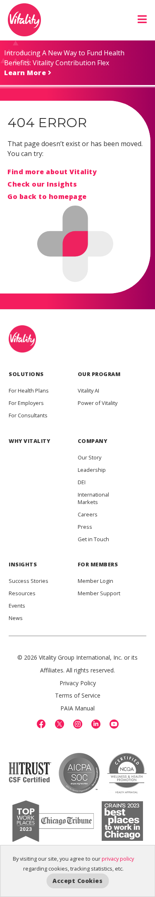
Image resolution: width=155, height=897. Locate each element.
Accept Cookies (77, 881)
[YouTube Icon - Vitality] (114, 724)
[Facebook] (41, 724)
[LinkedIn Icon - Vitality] (96, 724)
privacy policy (118, 858)
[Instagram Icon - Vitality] (78, 724)
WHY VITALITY (29, 441)
